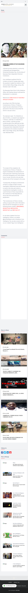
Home (10, 582)
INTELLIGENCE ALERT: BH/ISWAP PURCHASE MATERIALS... (17, 506)
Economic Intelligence (17, 553)
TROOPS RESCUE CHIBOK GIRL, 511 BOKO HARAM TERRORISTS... (13, 394)
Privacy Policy (21, 586)
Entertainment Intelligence (18, 543)
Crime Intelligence (17, 563)
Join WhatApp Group (10, 585)
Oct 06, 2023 (6, 369)
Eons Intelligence (12, 590)
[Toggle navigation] (25, 5)
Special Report (16, 483)
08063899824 (20, 206)
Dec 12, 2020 (6, 413)
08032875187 (6, 210)
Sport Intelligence (17, 533)
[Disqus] (14, 261)
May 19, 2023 (6, 391)
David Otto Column (17, 503)
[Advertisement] (14, 27)
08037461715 (16, 210)
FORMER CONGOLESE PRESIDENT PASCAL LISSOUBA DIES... (18, 496)
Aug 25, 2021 (6, 61)
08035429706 (14, 208)
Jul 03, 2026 (6, 347)
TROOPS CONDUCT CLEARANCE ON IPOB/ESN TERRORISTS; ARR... (11, 372)
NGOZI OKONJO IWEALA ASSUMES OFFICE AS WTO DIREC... (18, 556)
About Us (16, 582)
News (14, 462)
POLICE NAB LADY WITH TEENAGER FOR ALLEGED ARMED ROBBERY (13, 438)
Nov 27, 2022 (6, 435)
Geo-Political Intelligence (18, 493)
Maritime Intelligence (17, 523)
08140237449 (6, 208)
